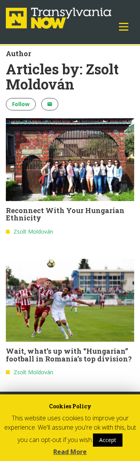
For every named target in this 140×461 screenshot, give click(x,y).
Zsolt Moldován (33, 231)
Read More (70, 451)
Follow (21, 104)
